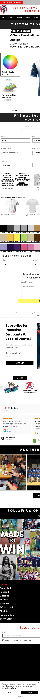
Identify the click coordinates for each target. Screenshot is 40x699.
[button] (20, 378)
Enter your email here (13, 353)
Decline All (11, 693)
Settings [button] (20, 696)
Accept (29, 693)
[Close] (37, 683)
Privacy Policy (11, 688)
